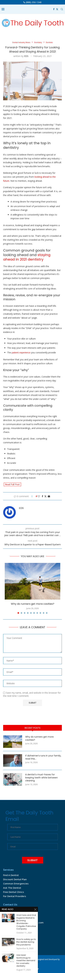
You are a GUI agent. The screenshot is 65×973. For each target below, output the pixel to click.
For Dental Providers (14, 896)
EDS (26, 56)
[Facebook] (53, 9)
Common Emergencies (16, 883)
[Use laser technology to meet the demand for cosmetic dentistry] (8, 958)
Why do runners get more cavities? (32, 604)
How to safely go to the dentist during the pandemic (26, 942)
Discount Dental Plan (15, 879)
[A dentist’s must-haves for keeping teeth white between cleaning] (12, 779)
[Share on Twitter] (45, 496)
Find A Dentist (11, 875)
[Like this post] (39, 496)
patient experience (21, 352)
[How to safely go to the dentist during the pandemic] (8, 942)
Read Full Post (12, 484)
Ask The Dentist (12, 887)
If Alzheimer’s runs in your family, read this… (43, 757)
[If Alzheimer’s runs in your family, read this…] (12, 760)
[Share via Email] (49, 496)
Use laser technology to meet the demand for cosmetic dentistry (25, 960)
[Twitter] (57, 9)
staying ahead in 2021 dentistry (26, 257)
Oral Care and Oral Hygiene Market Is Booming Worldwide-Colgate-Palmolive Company (26, 922)
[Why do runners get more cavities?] (32, 581)
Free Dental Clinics (13, 891)
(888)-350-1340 (33, 2)
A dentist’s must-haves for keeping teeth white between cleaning (41, 777)
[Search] (61, 9)
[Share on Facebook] (42, 496)
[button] (7, 588)
